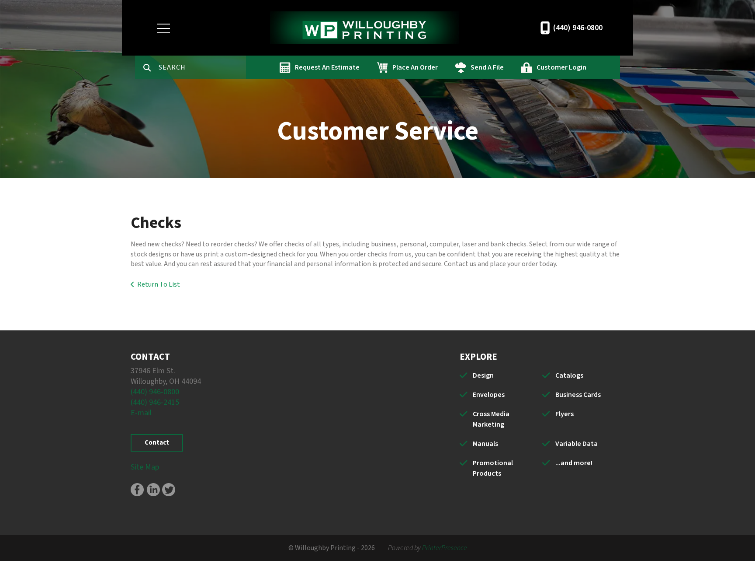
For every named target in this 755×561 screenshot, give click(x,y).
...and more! (573, 463)
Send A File (487, 67)
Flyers (564, 414)
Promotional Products (493, 468)
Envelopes (489, 395)
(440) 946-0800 (578, 27)
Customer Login (561, 67)
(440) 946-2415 (155, 402)
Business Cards (578, 395)
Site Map (145, 467)
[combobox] (202, 67)
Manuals (485, 444)
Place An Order (415, 67)
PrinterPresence (444, 548)
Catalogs (569, 375)
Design (483, 375)
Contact (157, 442)
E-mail (141, 412)
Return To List (158, 284)
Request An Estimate (327, 67)
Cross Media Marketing (491, 419)
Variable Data (576, 444)
